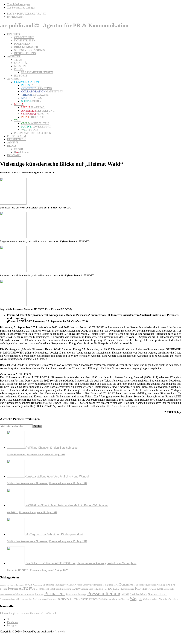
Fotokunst (55, 588)
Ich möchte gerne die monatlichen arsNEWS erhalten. (30, 613)
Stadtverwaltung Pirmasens (44, 599)
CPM (116, 585)
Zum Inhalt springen (18, 4)
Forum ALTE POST (23, 588)
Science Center (157, 594)
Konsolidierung (127, 589)
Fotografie (44, 588)
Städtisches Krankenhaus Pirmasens (79, 599)
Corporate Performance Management (98, 585)
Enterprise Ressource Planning (150, 585)
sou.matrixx (27, 599)
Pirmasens (54, 593)
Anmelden (60, 631)
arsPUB (28, 584)
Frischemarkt (65, 589)
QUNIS (125, 594)
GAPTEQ (76, 589)
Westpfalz (164, 599)
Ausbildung (37, 585)
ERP (168, 584)
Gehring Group (87, 589)
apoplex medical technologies (12, 585)
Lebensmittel (169, 589)
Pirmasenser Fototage (76, 594)
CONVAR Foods (74, 585)
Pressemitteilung (104, 593)
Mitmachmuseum (24, 594)
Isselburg (117, 589)
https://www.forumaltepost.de (122, 406)
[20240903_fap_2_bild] (13, 271)
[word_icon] (13, 203)
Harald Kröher (101, 589)
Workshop (173, 599)
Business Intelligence (56, 584)
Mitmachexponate (7, 594)
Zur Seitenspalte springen (21, 7)
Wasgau (136, 598)
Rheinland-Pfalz (138, 594)
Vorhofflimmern (122, 599)
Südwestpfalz (108, 599)
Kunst (160, 588)
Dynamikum (127, 584)
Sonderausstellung (7, 599)
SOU (18, 599)
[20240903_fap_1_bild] (13, 237)
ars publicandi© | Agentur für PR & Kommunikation (64, 25)
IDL (110, 588)
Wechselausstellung (151, 599)
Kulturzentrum (145, 588)
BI (44, 585)
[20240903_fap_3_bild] (13, 305)
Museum (39, 594)
